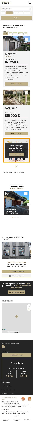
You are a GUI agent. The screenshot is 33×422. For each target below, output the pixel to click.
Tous (3, 12)
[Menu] (30, 2)
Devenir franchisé (7, 386)
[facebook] (3, 346)
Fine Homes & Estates (8, 393)
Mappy (16, 332)
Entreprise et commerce (8, 390)
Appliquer (16, 18)
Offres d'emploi (6, 382)
